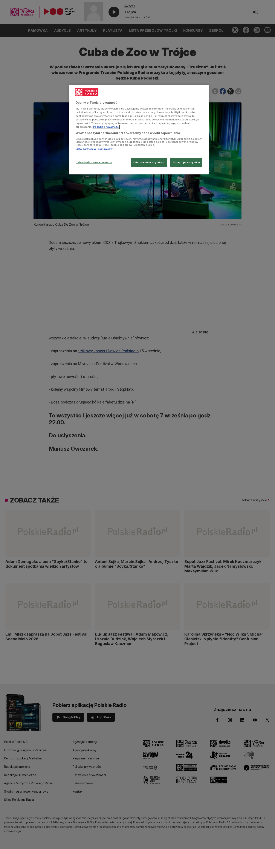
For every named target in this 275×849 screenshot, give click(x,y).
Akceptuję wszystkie (186, 162)
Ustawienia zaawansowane (94, 162)
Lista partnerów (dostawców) (95, 148)
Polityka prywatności (106, 126)
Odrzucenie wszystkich (149, 162)
